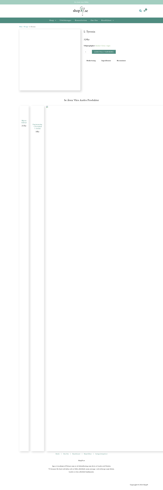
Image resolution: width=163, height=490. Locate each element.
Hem (20, 27)
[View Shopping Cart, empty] (145, 11)
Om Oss (66, 454)
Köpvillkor (88, 454)
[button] (140, 11)
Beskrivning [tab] (91, 61)
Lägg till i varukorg (104, 52)
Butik (58, 454)
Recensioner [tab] (121, 61)
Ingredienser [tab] (106, 61)
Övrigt (26, 27)
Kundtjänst (76, 454)
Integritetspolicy (101, 454)
